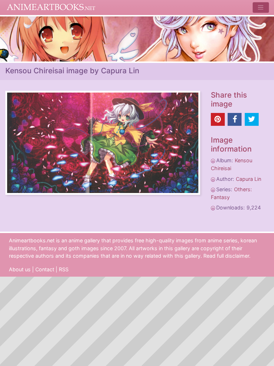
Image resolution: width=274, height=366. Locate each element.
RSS (63, 269)
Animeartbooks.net (51, 7)
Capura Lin (248, 179)
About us (20, 269)
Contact (44, 269)
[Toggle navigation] (261, 7)
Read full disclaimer (226, 256)
